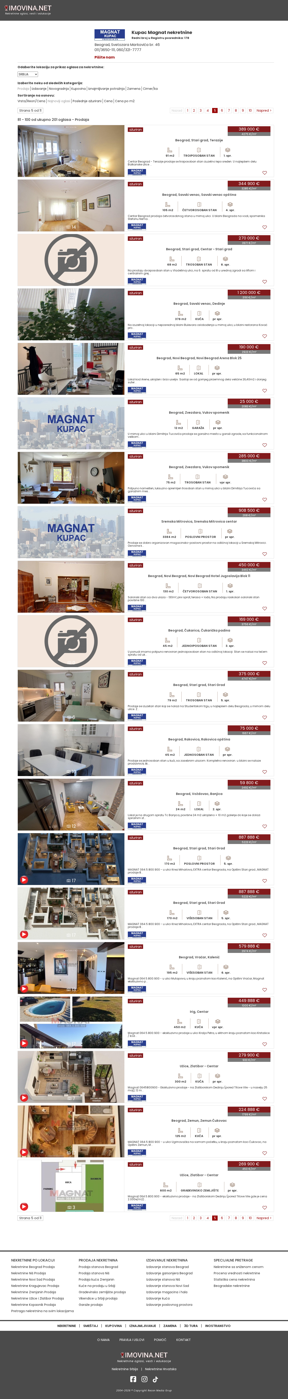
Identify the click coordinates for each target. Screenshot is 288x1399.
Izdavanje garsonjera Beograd (169, 1273)
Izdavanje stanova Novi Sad (167, 1286)
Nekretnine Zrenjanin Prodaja (33, 1292)
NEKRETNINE (66, 1326)
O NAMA (103, 1340)
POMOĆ (160, 1340)
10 (250, 110)
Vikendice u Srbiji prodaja (98, 1298)
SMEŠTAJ (90, 1326)
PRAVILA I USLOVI (131, 1340)
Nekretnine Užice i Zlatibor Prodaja (37, 1298)
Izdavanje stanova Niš (163, 1279)
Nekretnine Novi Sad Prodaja (33, 1279)
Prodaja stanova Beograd (98, 1267)
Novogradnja (59, 88)
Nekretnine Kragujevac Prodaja (35, 1286)
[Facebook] (133, 1380)
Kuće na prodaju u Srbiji (97, 1286)
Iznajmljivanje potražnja (106, 88)
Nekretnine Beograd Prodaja (33, 1267)
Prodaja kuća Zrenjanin (96, 1279)
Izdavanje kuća (158, 1298)
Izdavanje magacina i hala (166, 1292)
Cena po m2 (125, 101)
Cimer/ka (150, 88)
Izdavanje (39, 88)
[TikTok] (155, 1380)
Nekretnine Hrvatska (160, 1369)
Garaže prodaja (91, 1304)
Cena (108, 101)
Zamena (133, 88)
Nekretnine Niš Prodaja (28, 1273)
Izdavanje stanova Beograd (167, 1267)
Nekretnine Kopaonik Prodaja (33, 1304)
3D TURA (191, 1326)
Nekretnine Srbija (125, 1369)
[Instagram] (144, 1380)
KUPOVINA (113, 1326)
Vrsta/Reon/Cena (31, 101)
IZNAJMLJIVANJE (142, 1326)
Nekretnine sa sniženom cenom (238, 1267)
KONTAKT (183, 1340)
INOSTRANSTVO (218, 1326)
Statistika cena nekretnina (234, 1279)
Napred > (264, 110)
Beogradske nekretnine (232, 1286)
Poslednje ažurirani (87, 101)
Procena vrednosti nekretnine (237, 1273)
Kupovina (78, 88)
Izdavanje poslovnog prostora (169, 1304)
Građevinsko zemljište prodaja (102, 1292)
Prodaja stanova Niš (94, 1273)
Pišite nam (104, 57)
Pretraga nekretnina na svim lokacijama (42, 1311)
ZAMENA (170, 1326)
